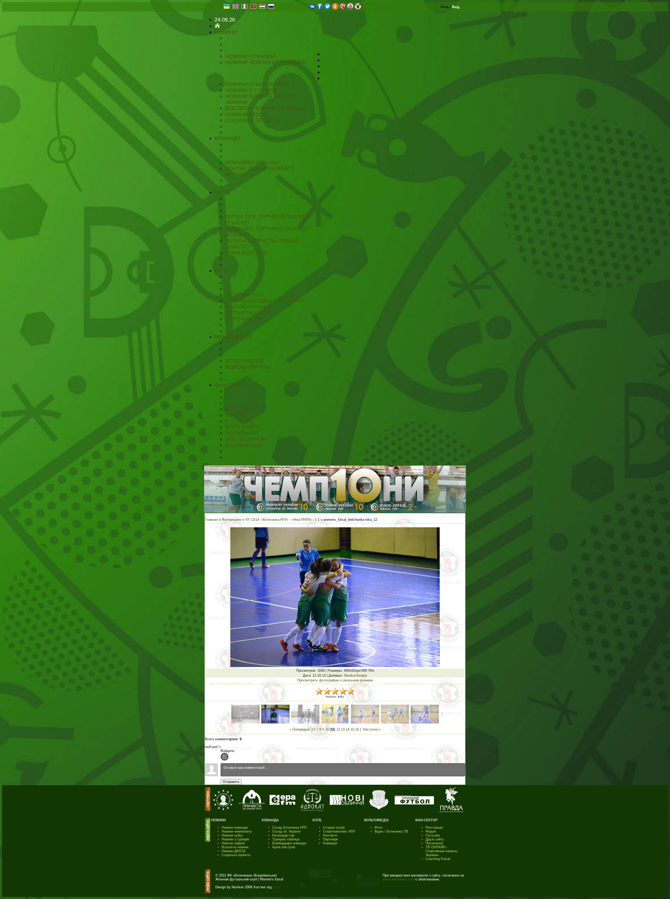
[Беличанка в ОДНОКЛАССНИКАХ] (335, 8)
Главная (211, 520)
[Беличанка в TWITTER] (327, 8)
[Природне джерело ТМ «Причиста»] (251, 809)
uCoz (277, 887)
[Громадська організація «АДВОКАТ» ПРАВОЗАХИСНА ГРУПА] (312, 810)
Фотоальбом (231, 520)
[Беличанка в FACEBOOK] (320, 8)
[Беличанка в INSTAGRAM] (358, 8)
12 (338, 729)
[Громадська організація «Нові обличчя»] (347, 804)
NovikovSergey (355, 675)
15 (352, 729)
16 (357, 729)
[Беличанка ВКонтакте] (312, 8)
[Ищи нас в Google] (342, 8)
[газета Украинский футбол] (414, 803)
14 (347, 729)
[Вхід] (224, 757)
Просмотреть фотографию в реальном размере (335, 680)
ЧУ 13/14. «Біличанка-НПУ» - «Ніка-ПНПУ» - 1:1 (282, 520)
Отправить (231, 782)
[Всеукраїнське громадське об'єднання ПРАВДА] (451, 811)
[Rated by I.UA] (343, 885)
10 (327, 729)
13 (343, 729)
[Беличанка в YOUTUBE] (350, 8)
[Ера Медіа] (283, 804)
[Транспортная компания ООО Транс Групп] (379, 809)
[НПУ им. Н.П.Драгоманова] (223, 809)
